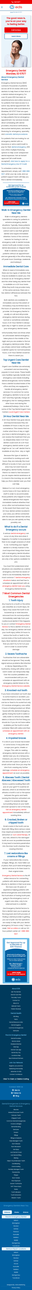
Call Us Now (16, 30)
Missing (16, 1158)
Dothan (16, 1229)
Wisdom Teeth (16, 1198)
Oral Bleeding (16, 1164)
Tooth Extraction (16, 1195)
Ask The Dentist (16, 992)
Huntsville (16, 1234)
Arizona (25, 1212)
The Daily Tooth (16, 997)
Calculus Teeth (16, 1115)
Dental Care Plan (16, 995)
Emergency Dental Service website (16, 686)
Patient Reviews (16, 1009)
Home (11, 12)
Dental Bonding (16, 1127)
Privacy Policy (16, 1288)
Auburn (16, 1220)
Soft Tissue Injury (16, 1186)
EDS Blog (16, 1016)
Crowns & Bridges (16, 1124)
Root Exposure (16, 1181)
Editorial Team (16, 1006)
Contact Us (16, 1000)
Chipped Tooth (16, 1118)
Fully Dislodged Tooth (16, 1141)
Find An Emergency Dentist (16, 1217)
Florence (16, 1232)
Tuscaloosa (16, 1246)
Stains (16, 1189)
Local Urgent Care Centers (19, 412)
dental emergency (19, 147)
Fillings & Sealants (16, 1138)
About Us (16, 1003)
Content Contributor (16, 1074)
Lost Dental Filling (16, 1155)
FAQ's (16, 1019)
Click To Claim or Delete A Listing (16, 1079)
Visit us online (12, 928)
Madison (16, 1237)
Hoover (16, 1264)
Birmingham (16, 1223)
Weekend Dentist (16, 1044)
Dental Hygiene (16, 1025)
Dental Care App (16, 1050)
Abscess (16, 1109)
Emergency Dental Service (12, 875)
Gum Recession (16, 1146)
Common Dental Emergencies (16, 1121)
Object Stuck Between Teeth (16, 1161)
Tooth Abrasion (16, 1192)
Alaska (16, 1212)
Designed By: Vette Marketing (16, 1285)
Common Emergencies (16, 1028)
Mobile (16, 1240)
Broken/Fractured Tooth (16, 1112)
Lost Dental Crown (16, 1152)
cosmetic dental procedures (16, 134)
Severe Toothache (16, 1183)
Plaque (16, 1175)
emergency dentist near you (13, 586)
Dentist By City (16, 1052)
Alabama (7, 1212)
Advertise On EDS (16, 1071)
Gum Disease (16, 1144)
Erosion (16, 1132)
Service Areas (16, 1041)
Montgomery (16, 1243)
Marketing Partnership (16, 1069)
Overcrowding (16, 1166)
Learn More (16, 36)
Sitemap (16, 1047)
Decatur (16, 1226)
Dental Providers (16, 1038)
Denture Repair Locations (16, 1249)
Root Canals (16, 1178)
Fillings (16, 1135)
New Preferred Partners (16, 1058)
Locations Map (16, 1055)
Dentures (16, 1031)
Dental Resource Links (16, 1022)
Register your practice (16, 1066)
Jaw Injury (16, 1149)
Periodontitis (16, 1172)
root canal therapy (20, 835)
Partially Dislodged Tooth (16, 1169)
